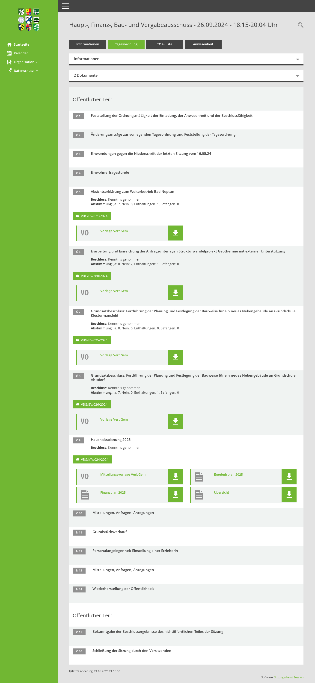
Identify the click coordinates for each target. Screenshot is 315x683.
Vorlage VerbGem (114, 231)
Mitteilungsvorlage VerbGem (123, 474)
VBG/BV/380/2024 (94, 276)
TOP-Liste (164, 44)
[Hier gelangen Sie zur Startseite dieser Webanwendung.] (29, 19)
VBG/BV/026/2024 (94, 404)
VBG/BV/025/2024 (94, 340)
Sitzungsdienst (283, 677)
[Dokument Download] (175, 233)
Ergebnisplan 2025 (228, 474)
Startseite (21, 44)
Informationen (87, 44)
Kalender (21, 53)
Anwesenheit (203, 44)
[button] (29, 62)
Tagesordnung (126, 44)
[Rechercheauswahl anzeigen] (299, 25)
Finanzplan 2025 (113, 492)
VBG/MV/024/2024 (94, 459)
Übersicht (221, 492)
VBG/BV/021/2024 (94, 216)
